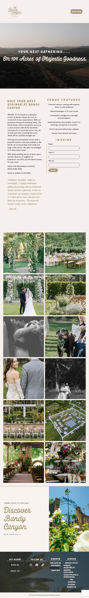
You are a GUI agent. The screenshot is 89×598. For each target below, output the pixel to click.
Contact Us (71, 583)
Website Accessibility (69, 563)
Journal (72, 581)
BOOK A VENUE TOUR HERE (19, 170)
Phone (51, 161)
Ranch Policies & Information (71, 572)
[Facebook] (37, 561)
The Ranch (55, 562)
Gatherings (54, 564)
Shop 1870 (55, 567)
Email (51, 153)
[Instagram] (31, 561)
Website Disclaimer (68, 568)
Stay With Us (55, 559)
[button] (54, 11)
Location (72, 578)
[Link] (43, 561)
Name (51, 144)
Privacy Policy (71, 559)
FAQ (71, 576)
